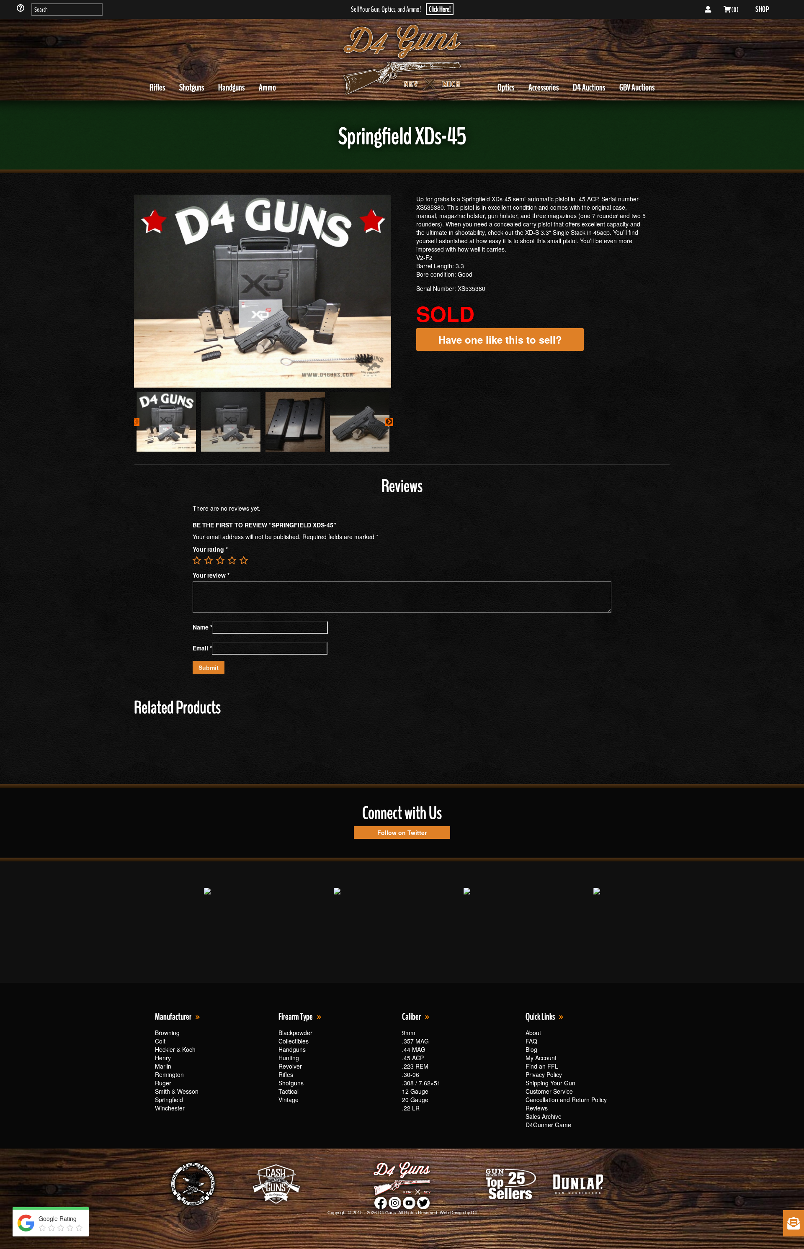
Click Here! (440, 9)
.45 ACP (413, 1058)
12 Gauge (415, 1091)
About (533, 1032)
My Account (541, 1058)
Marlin (163, 1066)
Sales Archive (544, 1116)
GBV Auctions (637, 87)
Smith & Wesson (176, 1091)
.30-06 (410, 1074)
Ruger (163, 1083)
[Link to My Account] (708, 9)
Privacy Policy (544, 1074)
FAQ (531, 1041)
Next (389, 422)
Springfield (169, 1099)
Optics (505, 87)
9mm (408, 1032)
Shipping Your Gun (550, 1083)
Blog (531, 1049)
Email (202, 648)
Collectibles (293, 1041)
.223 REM (415, 1066)
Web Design (452, 1212)
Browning (167, 1032)
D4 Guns (387, 1212)
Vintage (288, 1099)
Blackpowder (295, 1032)
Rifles (157, 87)
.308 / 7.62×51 (421, 1083)
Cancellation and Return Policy (566, 1099)
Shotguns (191, 87)
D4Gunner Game (548, 1125)
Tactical (288, 1091)
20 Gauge (415, 1099)
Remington (169, 1074)
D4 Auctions (589, 87)
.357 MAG (415, 1041)
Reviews (537, 1108)
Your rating (210, 549)
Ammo (267, 87)
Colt (160, 1041)
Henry (163, 1058)
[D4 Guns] (402, 60)
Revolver (290, 1066)
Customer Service (549, 1091)
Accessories (543, 87)
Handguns (231, 87)
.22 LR (411, 1108)
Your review (211, 575)
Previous (135, 422)
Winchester (170, 1108)
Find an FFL (542, 1066)
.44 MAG (413, 1049)
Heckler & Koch (175, 1049)
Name (202, 627)
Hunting (288, 1058)
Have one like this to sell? (500, 339)
